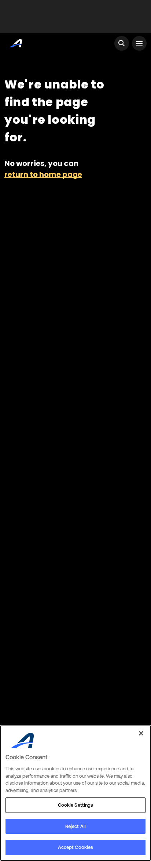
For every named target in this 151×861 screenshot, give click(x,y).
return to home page (43, 174)
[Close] (141, 733)
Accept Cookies (75, 847)
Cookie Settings (75, 805)
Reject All (75, 826)
